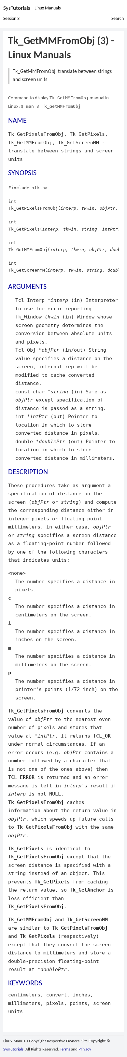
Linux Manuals (48, 8)
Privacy (84, 1049)
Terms (65, 1049)
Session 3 (11, 18)
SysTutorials (16, 8)
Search (117, 18)
